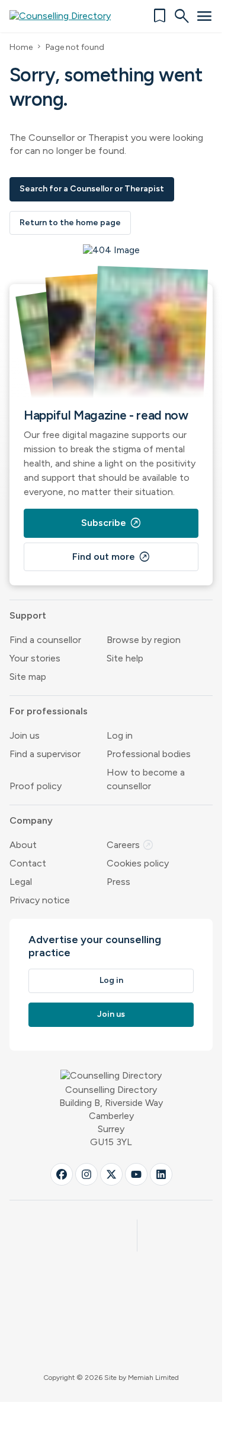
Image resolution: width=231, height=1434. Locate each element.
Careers (130, 844)
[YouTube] (136, 1174)
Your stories (34, 658)
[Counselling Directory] (67, 16)
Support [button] (27, 615)
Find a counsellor (45, 639)
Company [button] (31, 820)
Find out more (111, 557)
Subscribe (111, 523)
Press (118, 881)
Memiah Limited (153, 1377)
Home (21, 47)
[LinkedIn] (161, 1174)
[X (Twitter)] (111, 1174)
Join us (24, 735)
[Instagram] (86, 1174)
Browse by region (144, 639)
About (23, 844)
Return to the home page (70, 223)
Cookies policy (138, 863)
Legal (20, 881)
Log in (120, 735)
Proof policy (35, 786)
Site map (27, 676)
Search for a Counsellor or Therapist (92, 189)
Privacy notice (39, 900)
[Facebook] (61, 1174)
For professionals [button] (48, 711)
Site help (125, 658)
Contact (27, 863)
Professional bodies (149, 753)
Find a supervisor (45, 753)
